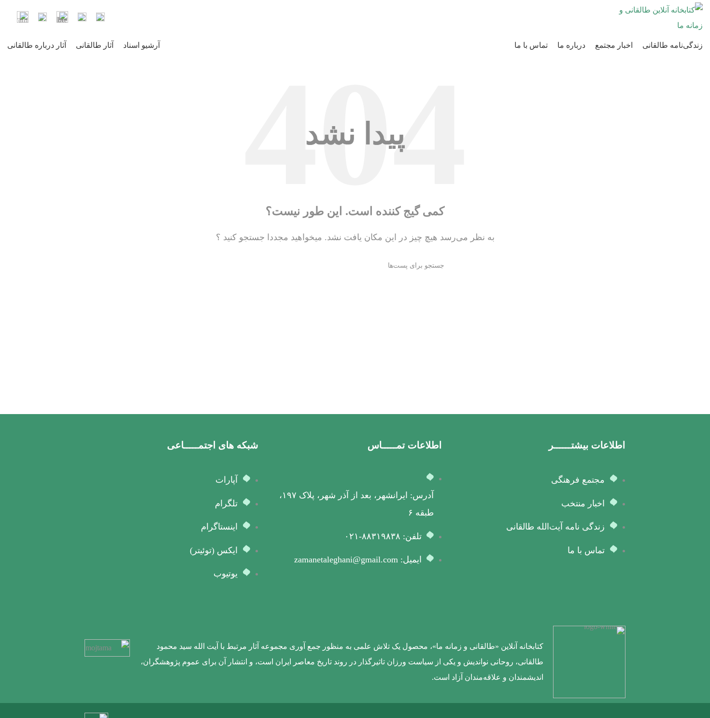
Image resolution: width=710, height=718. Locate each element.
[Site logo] (659, 17)
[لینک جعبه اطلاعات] (100, 18)
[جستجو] (269, 266)
